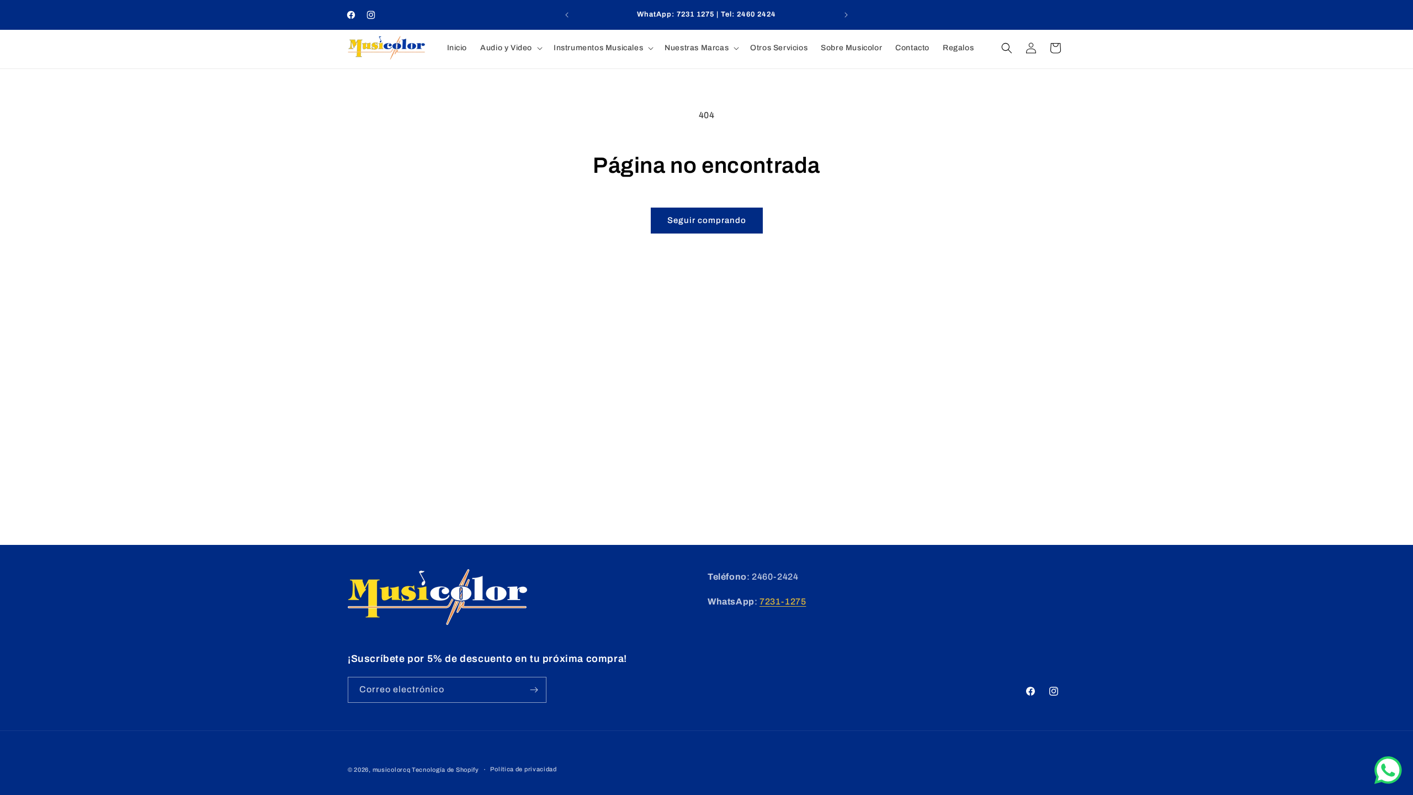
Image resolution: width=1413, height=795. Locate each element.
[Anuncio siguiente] (846, 14)
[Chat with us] (1388, 781)
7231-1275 (782, 601)
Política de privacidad (523, 769)
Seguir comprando (706, 220)
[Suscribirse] (534, 690)
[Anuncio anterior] (567, 14)
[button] (510, 48)
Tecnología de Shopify (445, 769)
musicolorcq (392, 769)
